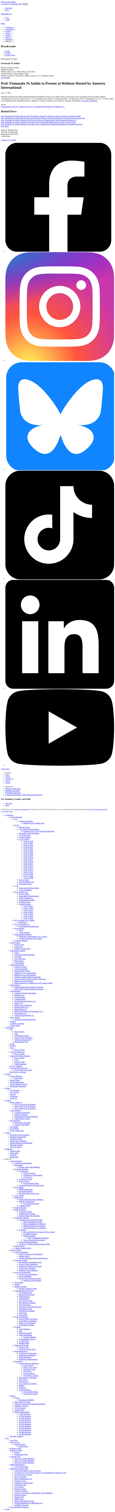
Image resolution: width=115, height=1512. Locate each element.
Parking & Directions (12, 789)
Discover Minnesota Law (19, 1068)
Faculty (8, 31)
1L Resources (24, 1171)
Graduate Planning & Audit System (31, 1185)
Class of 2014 (28, 866)
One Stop (8, 8)
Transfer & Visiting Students (20, 1056)
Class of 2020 (28, 854)
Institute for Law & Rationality (25, 975)
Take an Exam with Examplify (34, 1240)
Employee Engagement (27, 1355)
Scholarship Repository (18, 1086)
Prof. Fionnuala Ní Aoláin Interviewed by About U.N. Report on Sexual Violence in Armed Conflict (41, 116)
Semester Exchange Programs (24, 1019)
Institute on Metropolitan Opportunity (27, 977)
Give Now (13, 1440)
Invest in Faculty (20, 1477)
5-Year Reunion (24, 1414)
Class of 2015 (28, 864)
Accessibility (18, 1282)
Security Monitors (29, 1337)
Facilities (17, 1327)
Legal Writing (19, 963)
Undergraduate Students (22, 934)
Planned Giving (19, 1444)
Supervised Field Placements (24, 955)
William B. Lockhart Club (23, 1483)
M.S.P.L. (13, 1046)
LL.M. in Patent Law (21, 924)
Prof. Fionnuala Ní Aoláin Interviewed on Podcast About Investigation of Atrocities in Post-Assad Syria (43, 118)
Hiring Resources (25, 1357)
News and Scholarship (22, 1272)
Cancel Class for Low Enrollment (31, 1254)
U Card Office (24, 1341)
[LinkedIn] (59, 688)
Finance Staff (23, 1347)
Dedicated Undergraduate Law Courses (33, 936)
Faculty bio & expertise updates (30, 1278)
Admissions (9, 29)
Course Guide (15, 943)
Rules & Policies (20, 1210)
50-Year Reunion (25, 1432)
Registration (18, 1165)
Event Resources (25, 1305)
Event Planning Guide (31, 1204)
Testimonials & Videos (27, 900)
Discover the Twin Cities (23, 1070)
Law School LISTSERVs (28, 1384)
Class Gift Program (21, 1467)
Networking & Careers (22, 1402)
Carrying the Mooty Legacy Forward (27, 1471)
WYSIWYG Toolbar (30, 1376)
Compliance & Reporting (28, 1353)
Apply (7, 20)
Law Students (15, 1090)
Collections (14, 1096)
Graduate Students (20, 941)
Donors (17, 1452)
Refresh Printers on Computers (34, 1226)
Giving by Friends (20, 1491)
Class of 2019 (28, 856)
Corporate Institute (21, 969)
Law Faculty (14, 1092)
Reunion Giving (15, 1448)
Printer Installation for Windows (34, 1224)
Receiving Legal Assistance (19, 1135)
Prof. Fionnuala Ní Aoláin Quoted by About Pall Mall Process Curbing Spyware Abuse (38, 122)
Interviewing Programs (22, 1123)
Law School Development (19, 1507)
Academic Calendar (17, 1023)
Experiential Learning (17, 951)
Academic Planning (21, 1169)
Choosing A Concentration (32, 1175)
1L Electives (27, 1177)
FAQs (21, 930)
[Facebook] (59, 251)
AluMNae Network (21, 1406)
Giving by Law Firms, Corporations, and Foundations (33, 1493)
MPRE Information (26, 1189)
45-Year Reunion (25, 1430)
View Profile (5, 78)
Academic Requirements (23, 1163)
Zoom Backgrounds (30, 1394)
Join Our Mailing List (26, 882)
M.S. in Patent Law (21, 892)
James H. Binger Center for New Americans (30, 979)
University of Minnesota (22, 809)
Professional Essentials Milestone (26, 1117)
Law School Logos (25, 1301)
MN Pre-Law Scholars (18, 1072)
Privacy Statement (94, 809)
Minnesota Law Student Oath (33, 823)
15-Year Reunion (25, 1418)
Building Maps (24, 1343)
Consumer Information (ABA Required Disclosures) (23, 795)
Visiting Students (20, 1064)
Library (8, 33)
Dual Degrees (19, 928)
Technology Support (21, 1218)
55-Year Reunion (25, 1434)
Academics (9, 27)
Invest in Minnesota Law (23, 1479)
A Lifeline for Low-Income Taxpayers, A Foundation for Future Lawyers (40, 1473)
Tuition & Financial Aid (22, 1040)
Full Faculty (18, 1078)
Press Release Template (27, 1303)
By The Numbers (16, 1066)
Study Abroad (15, 1017)
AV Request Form (25, 1293)
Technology (18, 1361)
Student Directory (20, 1208)
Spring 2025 (14, 1157)
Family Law (18, 1003)
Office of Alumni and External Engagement (29, 1404)
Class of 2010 (28, 874)
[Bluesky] (59, 470)
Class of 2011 (28, 872)
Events (7, 777)
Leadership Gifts (20, 1485)
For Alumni (14, 1127)
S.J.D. (16, 886)
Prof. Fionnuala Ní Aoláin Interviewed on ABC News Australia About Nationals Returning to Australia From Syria (41, 124)
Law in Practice (19, 959)
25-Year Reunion (25, 1422)
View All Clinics (16, 1147)
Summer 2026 (15, 1151)
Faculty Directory (16, 1076)
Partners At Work (16, 1450)
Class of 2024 (28, 845)
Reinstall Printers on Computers (34, 1228)
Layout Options (28, 1374)
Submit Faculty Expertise (32, 1280)
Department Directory (13, 793)
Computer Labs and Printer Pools (30, 1220)
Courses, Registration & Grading (30, 939)
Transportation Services (27, 1339)
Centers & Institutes (17, 965)
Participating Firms (21, 1454)
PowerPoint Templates (27, 1311)
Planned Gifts (19, 1497)
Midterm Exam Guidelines (28, 1270)
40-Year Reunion (25, 1428)
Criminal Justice (20, 999)
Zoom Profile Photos (30, 1392)
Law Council (19, 1195)
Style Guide (23, 1315)
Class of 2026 (28, 841)
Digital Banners (24, 1297)
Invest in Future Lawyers (23, 1475)
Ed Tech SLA (24, 1382)
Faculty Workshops (21, 1317)
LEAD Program (24, 835)
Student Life (18, 1197)
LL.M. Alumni (24, 839)
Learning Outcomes (26, 821)
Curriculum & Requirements (29, 829)
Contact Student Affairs (22, 1248)
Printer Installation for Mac (32, 1222)
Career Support (24, 932)
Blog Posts (23, 922)
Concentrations (15, 991)
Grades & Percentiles (21, 1125)
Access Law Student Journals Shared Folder (34, 1244)
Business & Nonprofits (18, 1137)
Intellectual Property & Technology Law (28, 1011)
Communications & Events (23, 1291)
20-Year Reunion (25, 1420)
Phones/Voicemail (25, 1333)
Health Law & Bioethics (23, 1005)
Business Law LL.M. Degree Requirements (38, 831)
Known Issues (28, 1365)
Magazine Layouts (25, 1309)
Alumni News (19, 1410)
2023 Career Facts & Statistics (25, 1108)
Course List (18, 947)
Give (7, 18)
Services (13, 1094)
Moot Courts (18, 961)
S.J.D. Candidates (25, 890)
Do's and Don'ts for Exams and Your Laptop (39, 1232)
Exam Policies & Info (31, 1183)
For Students (14, 1129)
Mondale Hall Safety (12, 791)
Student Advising (20, 1287)
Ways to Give (15, 1442)
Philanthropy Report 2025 (19, 1469)
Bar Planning (19, 1187)
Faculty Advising (29, 1173)
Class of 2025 (28, 843)
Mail (20, 1331)
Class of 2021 (28, 852)
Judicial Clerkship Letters (28, 1289)
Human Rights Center (22, 971)
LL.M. (16, 825)
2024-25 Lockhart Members (24, 1461)
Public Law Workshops (27, 1323)
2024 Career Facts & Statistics (25, 1106)
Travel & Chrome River (27, 1349)
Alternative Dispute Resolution (25, 993)
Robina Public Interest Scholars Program (28, 987)
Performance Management (28, 1359)
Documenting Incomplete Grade (30, 1262)
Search (25, 4)
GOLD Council (20, 1408)
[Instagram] (59, 360)
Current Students (25, 837)
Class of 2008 (28, 878)
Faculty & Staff (15, 1250)
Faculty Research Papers (18, 1084)
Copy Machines (24, 1329)
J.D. (15, 819)
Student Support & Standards (29, 1216)
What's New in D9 (30, 1367)
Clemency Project (20, 967)
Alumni (12, 1396)
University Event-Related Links (30, 1307)
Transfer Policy (19, 1062)
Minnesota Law (6, 14)
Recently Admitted (16, 1436)
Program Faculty (25, 902)
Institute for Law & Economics (25, 973)
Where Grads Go (16, 1102)
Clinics (7, 37)
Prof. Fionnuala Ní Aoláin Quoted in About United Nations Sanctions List (38, 120)
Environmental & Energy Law (25, 1001)
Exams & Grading (20, 1260)
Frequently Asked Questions (29, 833)
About (7, 781)
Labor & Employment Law (24, 1015)
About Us (13, 1098)
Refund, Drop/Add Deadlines (29, 1167)
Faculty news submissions (28, 1274)
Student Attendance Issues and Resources (33, 1258)
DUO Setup (23, 1380)
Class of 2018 (28, 858)
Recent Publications (17, 1082)
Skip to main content (8, 2)
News (7, 775)
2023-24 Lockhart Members (24, 1459)
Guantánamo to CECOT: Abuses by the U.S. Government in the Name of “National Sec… (33, 107)
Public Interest (15, 985)
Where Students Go (26, 898)
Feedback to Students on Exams (30, 1266)
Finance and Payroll (21, 1345)
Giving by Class (20, 1481)
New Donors (19, 1487)
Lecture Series (15, 1026)
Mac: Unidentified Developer (38, 1238)
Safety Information (25, 1335)
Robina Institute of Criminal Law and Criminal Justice (33, 983)
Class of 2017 (28, 860)
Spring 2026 (14, 1153)
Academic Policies (25, 1212)
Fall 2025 (13, 1155)
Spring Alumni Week (21, 1412)
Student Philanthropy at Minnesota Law (28, 1503)
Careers (8, 35)
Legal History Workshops (28, 1321)
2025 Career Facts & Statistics (25, 1104)
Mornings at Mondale (26, 1400)
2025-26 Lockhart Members (24, 1463)
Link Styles (27, 1372)
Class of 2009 (28, 876)
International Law (20, 1013)
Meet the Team (24, 827)
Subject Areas (19, 945)
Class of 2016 (28, 862)
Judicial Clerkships (21, 1115)
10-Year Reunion (25, 1416)
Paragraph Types (29, 1369)
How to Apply (24, 880)
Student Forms (19, 1246)
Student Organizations (27, 1202)
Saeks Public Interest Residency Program (28, 989)
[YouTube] (59, 765)
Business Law (19, 995)
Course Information (21, 1252)
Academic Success (25, 1179)
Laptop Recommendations (28, 1242)
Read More (5, 126)
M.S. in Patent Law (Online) (24, 920)
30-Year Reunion (25, 1424)
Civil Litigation (19, 997)
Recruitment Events (21, 1042)
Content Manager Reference (29, 1363)
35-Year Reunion (25, 1426)
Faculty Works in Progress (28, 1319)
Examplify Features (30, 1234)
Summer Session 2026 (22, 949)
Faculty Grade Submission (28, 1264)
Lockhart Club (15, 1456)
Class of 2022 (28, 849)
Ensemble (17, 957)
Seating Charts (24, 1256)
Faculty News (10, 55)
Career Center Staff (17, 1131)
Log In (7, 783)
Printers (21, 1386)
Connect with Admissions (23, 1038)
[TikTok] (59, 579)
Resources (22, 1388)
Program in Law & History (23, 981)
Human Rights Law (21, 1007)
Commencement (24, 1206)
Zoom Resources (25, 1390)
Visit (16, 1034)
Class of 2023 (28, 847)
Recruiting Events (25, 884)
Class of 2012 (28, 870)
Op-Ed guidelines (25, 1276)
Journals (13, 1021)
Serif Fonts (23, 1313)
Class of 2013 (28, 868)
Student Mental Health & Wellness (31, 1200)
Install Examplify (29, 1236)
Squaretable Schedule (26, 1325)
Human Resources (20, 1351)
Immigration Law (20, 1009)
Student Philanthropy (17, 1465)
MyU (7, 10)
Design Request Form (26, 1295)
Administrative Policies (27, 1214)
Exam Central (24, 1181)
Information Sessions (21, 1036)
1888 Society (23, 1446)
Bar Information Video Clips (29, 1193)
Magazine (8, 39)
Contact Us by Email (8, 140)
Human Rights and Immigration (21, 1143)
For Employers (15, 1121)
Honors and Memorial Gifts (24, 1501)
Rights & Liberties (16, 1145)
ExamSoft (22, 1230)
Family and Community (18, 1141)
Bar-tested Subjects (25, 1191)
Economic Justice (16, 1139)
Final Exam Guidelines (27, 1268)
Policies (17, 1284)
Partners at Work (20, 1495)
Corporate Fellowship (22, 1113)
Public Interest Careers (22, 1119)
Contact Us (9, 779)
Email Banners (24, 1299)
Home (7, 51)
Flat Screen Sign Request (28, 1378)
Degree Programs (16, 817)
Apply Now (5, 769)
